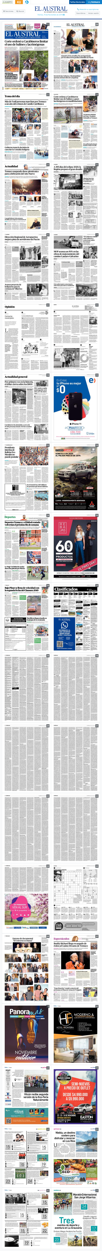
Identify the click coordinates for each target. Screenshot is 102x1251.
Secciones (9, 11)
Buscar (21, 11)
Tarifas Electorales (77, 2)
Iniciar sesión (93, 13)
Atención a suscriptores (89, 9)
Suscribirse (80, 13)
